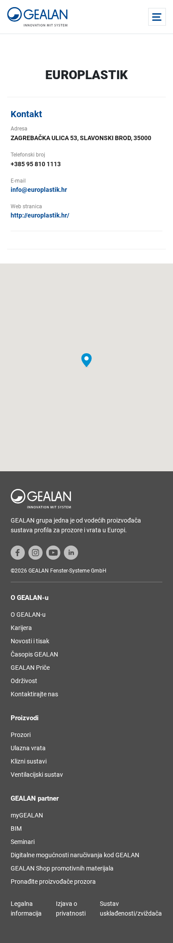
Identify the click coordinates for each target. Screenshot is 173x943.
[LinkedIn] (71, 552)
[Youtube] (53, 552)
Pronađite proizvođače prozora (53, 881)
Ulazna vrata (28, 748)
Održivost (24, 680)
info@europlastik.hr (39, 189)
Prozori (21, 734)
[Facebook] (18, 552)
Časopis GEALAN (34, 654)
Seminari (23, 841)
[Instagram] (35, 552)
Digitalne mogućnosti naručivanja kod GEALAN (75, 855)
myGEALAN (27, 815)
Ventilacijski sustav (37, 774)
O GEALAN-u (28, 614)
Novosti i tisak (30, 641)
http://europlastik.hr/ (40, 215)
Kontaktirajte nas (34, 694)
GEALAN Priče (30, 667)
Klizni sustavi (29, 761)
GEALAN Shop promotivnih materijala (62, 868)
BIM (16, 828)
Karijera (21, 627)
